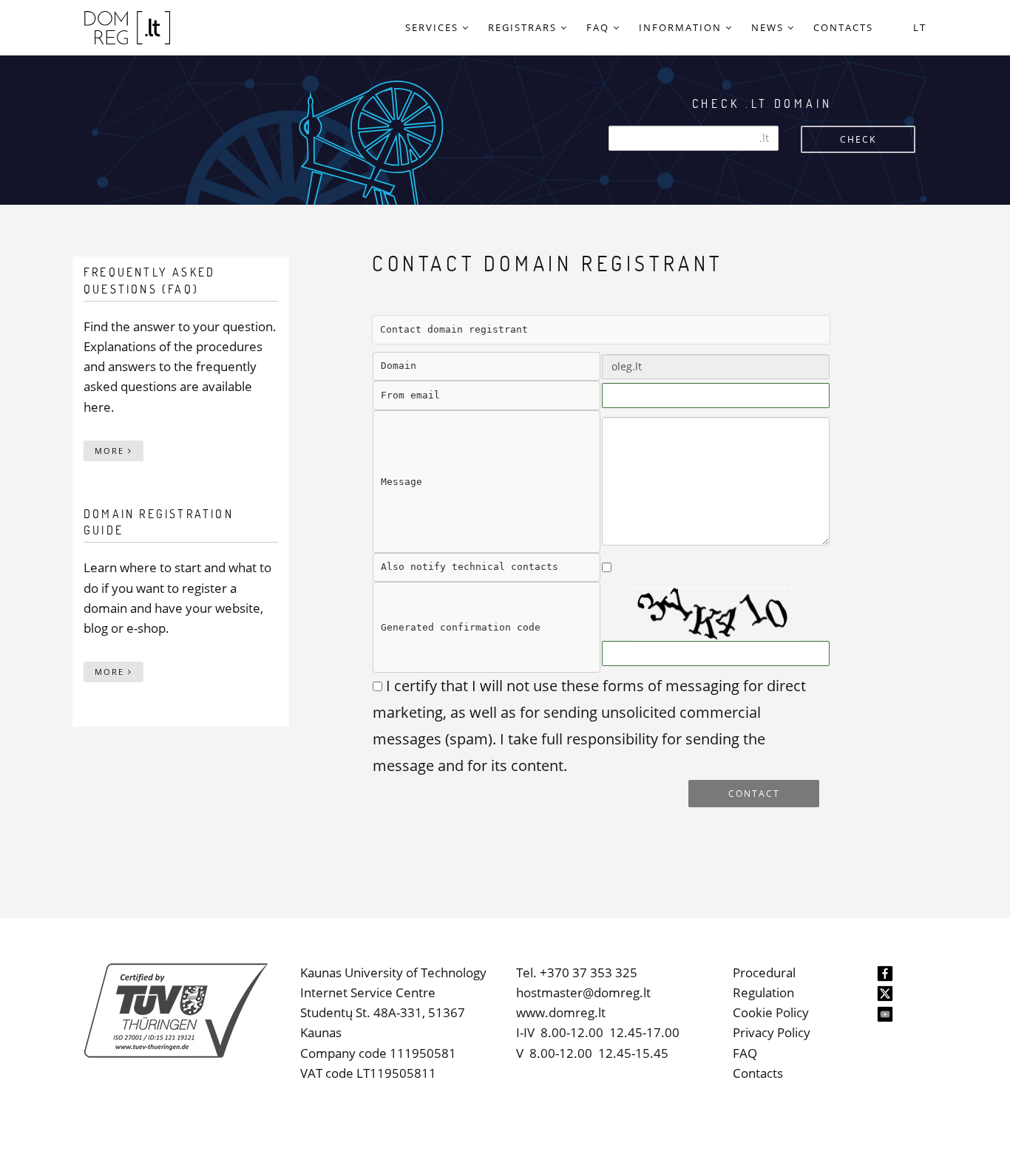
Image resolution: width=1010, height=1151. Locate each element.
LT (919, 27)
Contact (754, 793)
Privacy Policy (771, 1032)
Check (858, 139)
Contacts (758, 1073)
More (111, 450)
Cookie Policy (771, 1012)
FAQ (745, 1053)
